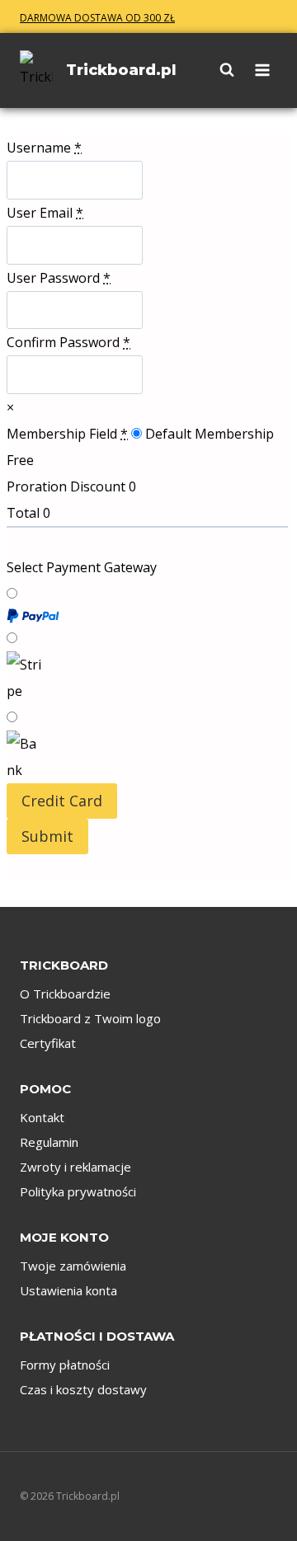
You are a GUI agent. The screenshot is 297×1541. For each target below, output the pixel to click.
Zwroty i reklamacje (75, 1166)
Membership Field (67, 434)
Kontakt (42, 1117)
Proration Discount (66, 486)
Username (44, 148)
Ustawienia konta (68, 1290)
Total (23, 513)
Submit (47, 836)
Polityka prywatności (78, 1191)
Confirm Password (68, 342)
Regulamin (49, 1142)
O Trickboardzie (65, 993)
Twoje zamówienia (73, 1265)
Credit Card (61, 800)
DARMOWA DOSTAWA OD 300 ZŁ (97, 18)
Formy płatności (65, 1364)
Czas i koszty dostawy (83, 1389)
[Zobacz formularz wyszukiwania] (218, 70)
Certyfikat (48, 1043)
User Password (59, 278)
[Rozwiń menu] (260, 69)
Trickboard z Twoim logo (90, 1018)
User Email (45, 213)
